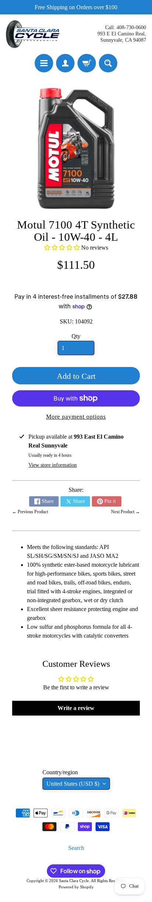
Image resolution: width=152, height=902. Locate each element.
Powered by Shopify (76, 887)
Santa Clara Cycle (74, 880)
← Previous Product (30, 511)
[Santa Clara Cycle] (33, 34)
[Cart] (86, 63)
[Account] (65, 63)
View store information (52, 465)
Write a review (76, 708)
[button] (62, 247)
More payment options (76, 417)
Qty (76, 336)
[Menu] (44, 63)
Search (76, 848)
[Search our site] (108, 63)
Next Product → (125, 511)
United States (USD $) (72, 784)
